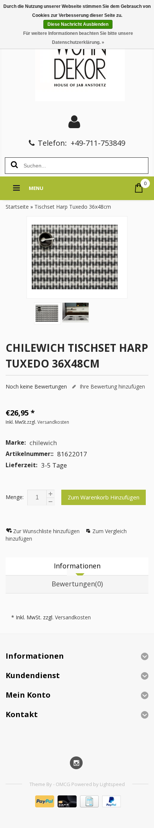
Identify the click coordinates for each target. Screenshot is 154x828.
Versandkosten (53, 422)
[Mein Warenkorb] (139, 188)
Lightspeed (112, 784)
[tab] (77, 566)
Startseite (17, 206)
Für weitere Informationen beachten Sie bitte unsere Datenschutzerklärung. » (78, 38)
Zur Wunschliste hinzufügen (47, 531)
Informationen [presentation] (77, 565)
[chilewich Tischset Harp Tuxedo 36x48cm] (77, 257)
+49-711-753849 (98, 143)
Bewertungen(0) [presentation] (77, 583)
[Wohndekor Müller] (77, 61)
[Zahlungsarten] (77, 805)
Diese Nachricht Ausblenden (77, 24)
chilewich (43, 442)
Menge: (15, 497)
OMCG (63, 784)
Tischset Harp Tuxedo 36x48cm (72, 206)
